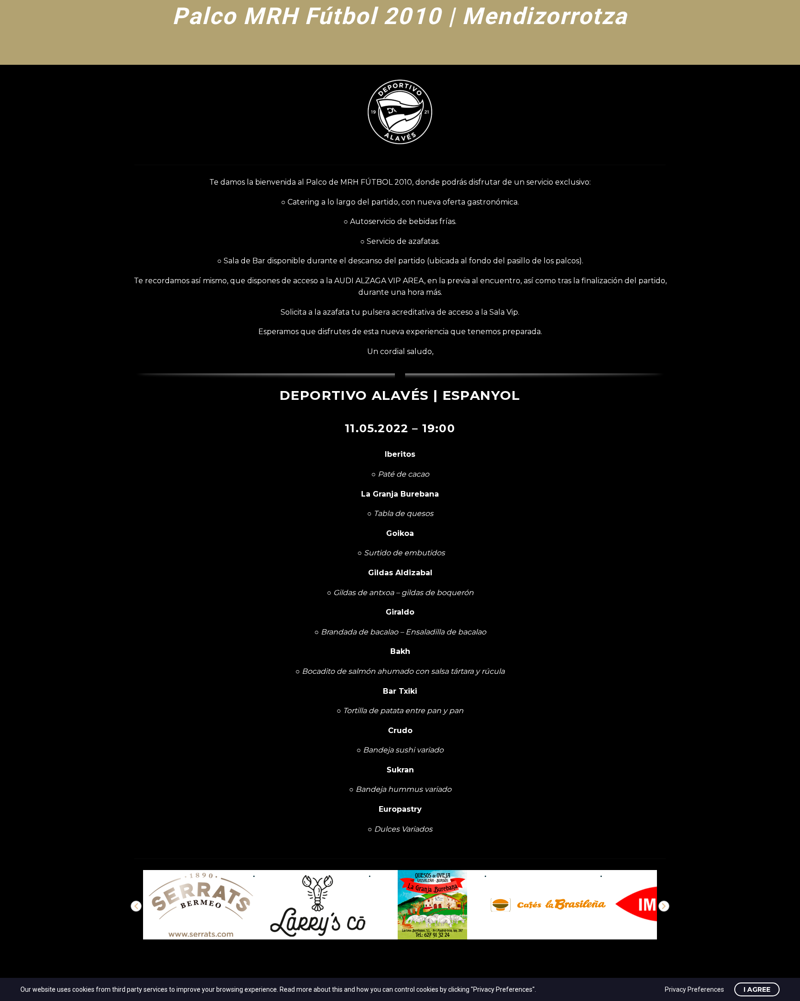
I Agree (757, 989)
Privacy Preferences (694, 989)
